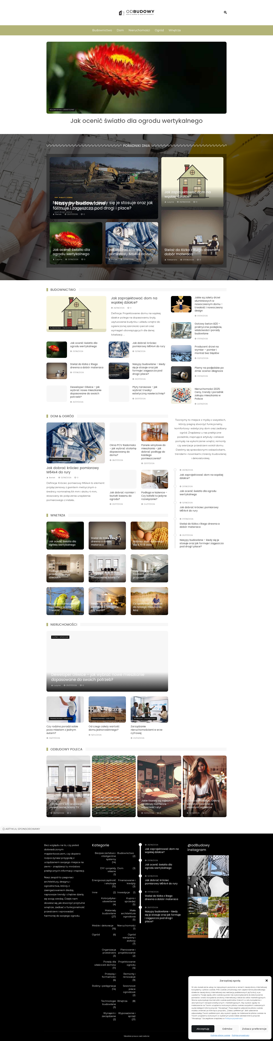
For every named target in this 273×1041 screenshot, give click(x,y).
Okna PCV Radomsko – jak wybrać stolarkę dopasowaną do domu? (123, 450)
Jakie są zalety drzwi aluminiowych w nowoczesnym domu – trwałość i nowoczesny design (209, 304)
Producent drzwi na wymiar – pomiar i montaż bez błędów (207, 350)
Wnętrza (175, 30)
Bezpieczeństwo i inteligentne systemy (105, 856)
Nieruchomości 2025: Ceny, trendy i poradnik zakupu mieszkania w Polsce (209, 394)
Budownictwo (102, 30)
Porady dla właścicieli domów (105, 963)
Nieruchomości (139, 30)
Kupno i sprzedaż (60, 637)
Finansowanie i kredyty (61, 719)
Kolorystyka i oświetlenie (108, 900)
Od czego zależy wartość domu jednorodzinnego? (104, 728)
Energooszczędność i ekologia (104, 882)
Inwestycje (123, 892)
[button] (266, 980)
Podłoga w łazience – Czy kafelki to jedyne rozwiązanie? (154, 496)
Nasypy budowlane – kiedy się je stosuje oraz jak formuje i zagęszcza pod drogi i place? (103, 205)
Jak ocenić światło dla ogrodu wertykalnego (71, 251)
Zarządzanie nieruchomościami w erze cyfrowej (146, 730)
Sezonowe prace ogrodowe (129, 988)
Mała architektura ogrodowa (128, 913)
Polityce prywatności (234, 1018)
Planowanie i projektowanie (63, 328)
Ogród (159, 30)
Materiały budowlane (109, 912)
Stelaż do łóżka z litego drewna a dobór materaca (192, 252)
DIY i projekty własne (108, 870)
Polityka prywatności (240, 1035)
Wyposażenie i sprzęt (60, 110)
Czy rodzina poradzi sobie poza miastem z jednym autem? (62, 730)
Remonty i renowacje (129, 975)
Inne (94, 892)
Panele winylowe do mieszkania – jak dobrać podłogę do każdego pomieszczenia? (153, 451)
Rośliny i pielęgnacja (104, 985)
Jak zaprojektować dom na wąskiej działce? (187, 194)
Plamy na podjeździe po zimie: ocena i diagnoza (209, 369)
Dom (120, 30)
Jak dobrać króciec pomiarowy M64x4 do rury (136, 121)
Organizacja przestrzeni (109, 951)
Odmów (227, 1028)
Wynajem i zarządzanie (145, 719)
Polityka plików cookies (220, 1035)
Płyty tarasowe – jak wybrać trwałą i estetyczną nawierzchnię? (148, 390)
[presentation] (48, 83)
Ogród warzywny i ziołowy (129, 937)
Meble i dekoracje (102, 925)
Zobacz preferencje (254, 1028)
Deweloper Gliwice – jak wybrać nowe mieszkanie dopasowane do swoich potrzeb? (85, 392)
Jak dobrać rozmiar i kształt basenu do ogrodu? (122, 496)
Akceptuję (203, 1028)
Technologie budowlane (108, 1002)
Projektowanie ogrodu (127, 963)
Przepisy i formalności (109, 975)
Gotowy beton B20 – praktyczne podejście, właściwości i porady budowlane (208, 328)
